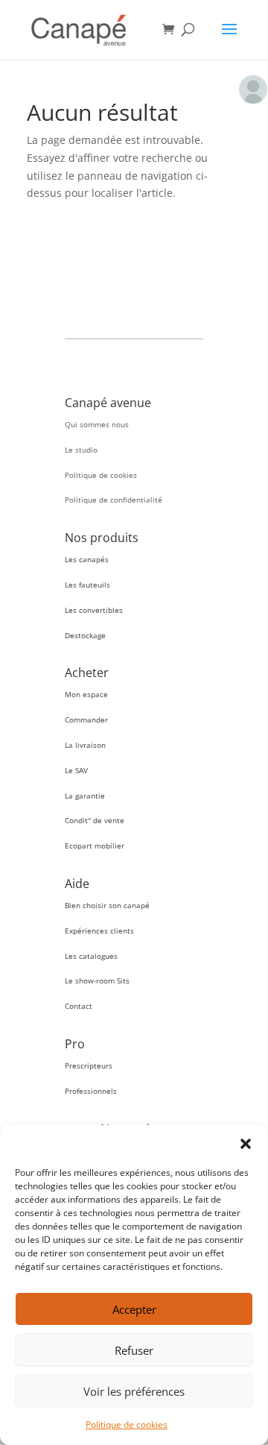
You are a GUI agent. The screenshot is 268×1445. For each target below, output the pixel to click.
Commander (86, 719)
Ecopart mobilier (94, 845)
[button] (245, 1143)
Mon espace (86, 694)
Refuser (134, 1350)
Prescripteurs (88, 1065)
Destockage (85, 635)
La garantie (85, 795)
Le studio (81, 449)
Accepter (134, 1309)
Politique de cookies (127, 1424)
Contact (78, 1006)
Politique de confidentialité (113, 499)
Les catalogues (91, 956)
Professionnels (91, 1091)
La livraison (85, 745)
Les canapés (87, 559)
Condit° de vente (94, 820)
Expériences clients (99, 930)
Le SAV (76, 770)
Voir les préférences (134, 1391)
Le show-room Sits (97, 980)
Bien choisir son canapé (107, 905)
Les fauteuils (87, 584)
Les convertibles (94, 610)
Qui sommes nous (97, 424)
